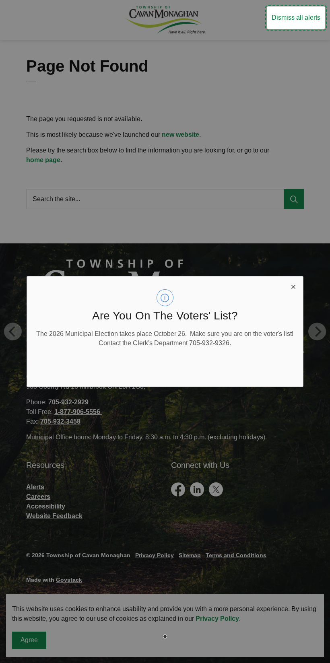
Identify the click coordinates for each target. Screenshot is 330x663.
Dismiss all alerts (296, 17)
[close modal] (293, 286)
